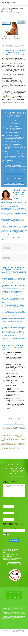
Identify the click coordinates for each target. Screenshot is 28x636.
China (19, 438)
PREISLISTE (14, 423)
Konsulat (14, 441)
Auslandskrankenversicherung (12, 328)
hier (8, 523)
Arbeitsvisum (7, 60)
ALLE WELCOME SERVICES (14, 592)
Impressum (6, 630)
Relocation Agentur (18, 443)
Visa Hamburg (15, 445)
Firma (4, 510)
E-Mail (4, 516)
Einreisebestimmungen (15, 439)
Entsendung (6, 85)
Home (2, 11)
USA (15, 444)
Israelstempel (4, 441)
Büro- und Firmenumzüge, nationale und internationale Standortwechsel (13, 389)
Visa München (21, 445)
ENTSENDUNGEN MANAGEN (14, 183)
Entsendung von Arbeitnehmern (8, 352)
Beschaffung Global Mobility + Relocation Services (12, 398)
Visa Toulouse (13, 447)
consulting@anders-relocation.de (10, 554)
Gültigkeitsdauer (4, 440)
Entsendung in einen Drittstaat (14, 63)
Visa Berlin (19, 444)
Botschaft (22, 220)
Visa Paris (7, 447)
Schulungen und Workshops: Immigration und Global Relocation (13, 365)
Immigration (20, 440)
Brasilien (20, 436)
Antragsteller (9, 435)
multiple (11, 443)
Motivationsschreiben (5, 443)
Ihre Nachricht (5, 482)
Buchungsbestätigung (5, 438)
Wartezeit (3, 449)
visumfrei (18, 448)
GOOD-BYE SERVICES (14, 414)
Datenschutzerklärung (14, 630)
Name (4, 504)
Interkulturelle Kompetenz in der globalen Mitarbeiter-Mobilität (13, 381)
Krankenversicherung (6, 96)
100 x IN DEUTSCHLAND (14, 418)
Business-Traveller (14, 438)
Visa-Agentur (18, 447)
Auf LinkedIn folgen (14, 540)
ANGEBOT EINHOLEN (14, 174)
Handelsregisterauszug (13, 440)
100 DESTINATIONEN (14, 597)
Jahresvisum (9, 441)
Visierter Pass (13, 448)
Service (6, 11)
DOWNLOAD (7, 248)
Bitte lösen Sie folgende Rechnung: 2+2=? (11, 528)
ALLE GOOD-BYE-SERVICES (14, 594)
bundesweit (3, 223)
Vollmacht (23, 448)
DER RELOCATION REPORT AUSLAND (14, 178)
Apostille (14, 435)
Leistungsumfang (21, 203)
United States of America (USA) (7, 444)
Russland (24, 443)
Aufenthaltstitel (18, 60)
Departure (11, 11)
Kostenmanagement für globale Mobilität (10, 373)
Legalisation (19, 441)
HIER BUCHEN (14, 563)
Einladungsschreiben (5, 439)
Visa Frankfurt (9, 445)
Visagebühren (7, 448)
